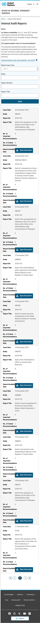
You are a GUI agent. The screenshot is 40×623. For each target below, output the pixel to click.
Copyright (31, 595)
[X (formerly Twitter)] (19, 613)
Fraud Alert (15, 600)
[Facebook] (10, 613)
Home (3, 19)
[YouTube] (24, 613)
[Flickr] (29, 613)
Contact (20, 595)
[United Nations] (8, 4)
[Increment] (37, 68)
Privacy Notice (29, 600)
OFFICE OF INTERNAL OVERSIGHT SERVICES (16, 12)
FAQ (6, 600)
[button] (24, 150)
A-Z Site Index (9, 595)
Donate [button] (21, 618)
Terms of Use (20, 605)
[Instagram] (14, 613)
